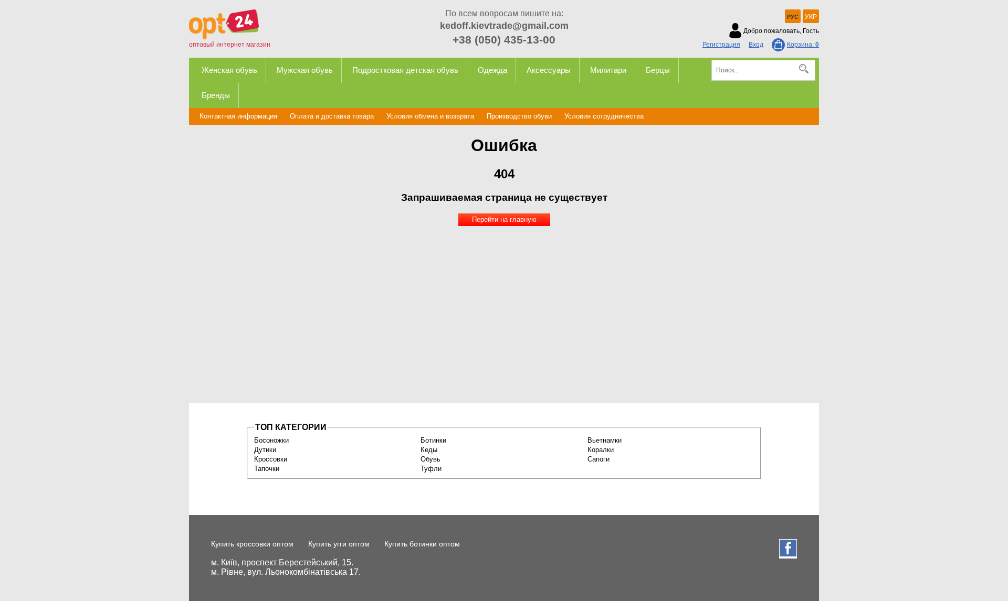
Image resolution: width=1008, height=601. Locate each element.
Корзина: (803, 44)
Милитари (608, 70)
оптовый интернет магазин (229, 44)
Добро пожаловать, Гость (781, 31)
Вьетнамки (604, 440)
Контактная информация (238, 116)
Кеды (429, 450)
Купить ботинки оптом (422, 544)
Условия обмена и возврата (430, 116)
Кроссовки (270, 459)
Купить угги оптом (339, 544)
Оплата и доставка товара (332, 116)
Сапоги (598, 459)
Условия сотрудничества (604, 116)
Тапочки (266, 469)
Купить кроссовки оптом (252, 544)
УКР (811, 16)
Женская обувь (229, 70)
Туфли (431, 469)
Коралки (600, 450)
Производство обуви (519, 116)
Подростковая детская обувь (405, 70)
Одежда (492, 70)
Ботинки (433, 440)
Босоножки (271, 440)
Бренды (216, 95)
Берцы (658, 70)
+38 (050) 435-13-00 (504, 40)
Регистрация (721, 44)
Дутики (265, 450)
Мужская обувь (305, 70)
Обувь (430, 459)
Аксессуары (549, 70)
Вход (756, 44)
